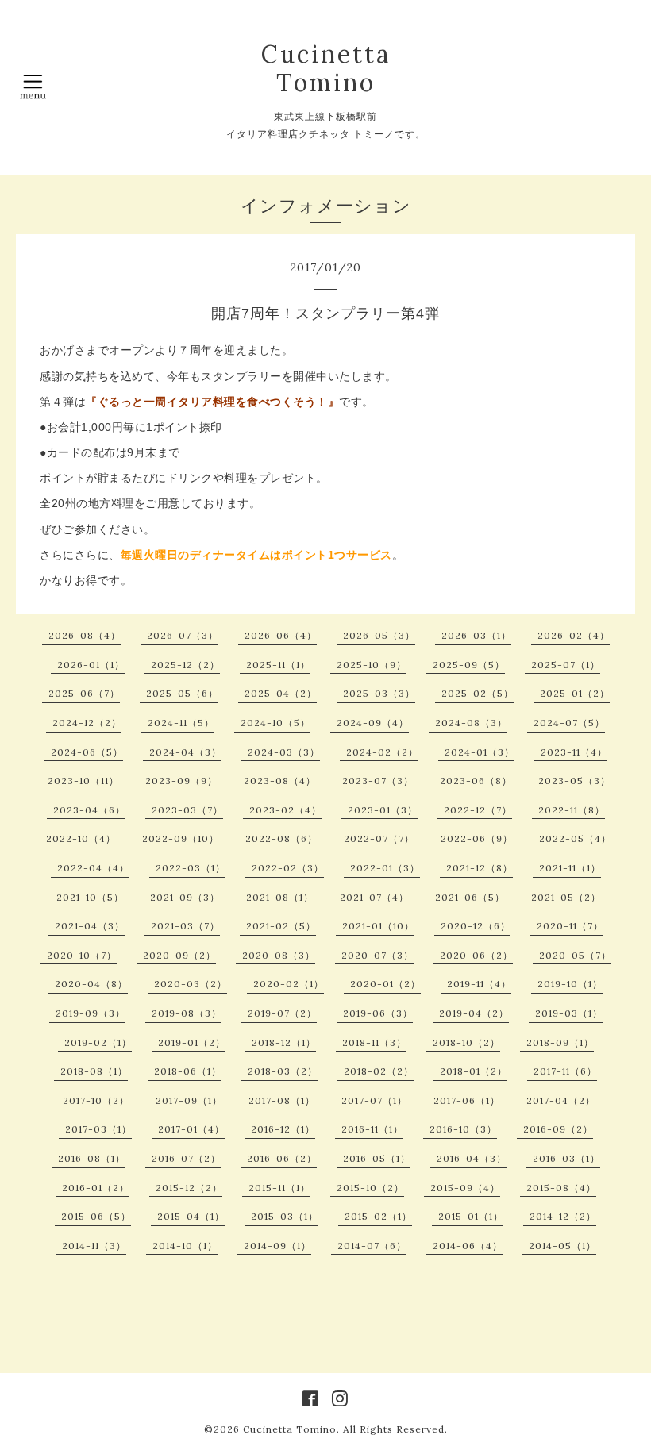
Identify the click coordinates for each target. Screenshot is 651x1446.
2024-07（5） (569, 723)
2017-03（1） (98, 1129)
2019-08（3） (186, 1013)
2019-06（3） (378, 1013)
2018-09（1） (560, 1042)
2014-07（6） (371, 1246)
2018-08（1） (94, 1071)
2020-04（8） (91, 984)
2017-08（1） (281, 1100)
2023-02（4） (285, 810)
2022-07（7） (379, 838)
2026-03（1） (476, 635)
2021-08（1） (280, 897)
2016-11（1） (372, 1129)
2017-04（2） (560, 1100)
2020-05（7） (575, 955)
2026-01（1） (91, 665)
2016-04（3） (472, 1158)
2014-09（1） (277, 1246)
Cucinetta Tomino (326, 68)
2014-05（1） (562, 1246)
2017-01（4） (191, 1129)
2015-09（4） (465, 1188)
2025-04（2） (281, 693)
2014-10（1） (185, 1246)
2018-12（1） (284, 1042)
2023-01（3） (383, 810)
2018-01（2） (473, 1071)
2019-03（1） (569, 1013)
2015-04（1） (191, 1216)
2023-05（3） (574, 780)
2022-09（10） (180, 838)
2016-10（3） (463, 1129)
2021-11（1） (570, 868)
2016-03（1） (566, 1158)
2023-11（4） (574, 752)
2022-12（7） (478, 810)
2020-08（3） (278, 955)
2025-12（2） (185, 665)
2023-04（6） (89, 810)
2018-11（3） (374, 1042)
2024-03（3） (284, 752)
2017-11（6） (565, 1071)
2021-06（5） (470, 897)
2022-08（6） (281, 838)
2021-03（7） (185, 926)
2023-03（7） (187, 810)
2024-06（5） (87, 752)
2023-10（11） (83, 780)
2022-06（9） (477, 838)
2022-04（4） (93, 868)
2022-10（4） (81, 838)
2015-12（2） (189, 1188)
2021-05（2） (566, 897)
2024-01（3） (479, 752)
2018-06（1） (187, 1071)
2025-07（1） (565, 665)
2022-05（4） (575, 838)
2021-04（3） (90, 926)
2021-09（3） (185, 897)
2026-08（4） (84, 635)
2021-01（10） (378, 926)
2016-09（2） (558, 1129)
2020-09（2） (179, 955)
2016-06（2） (282, 1158)
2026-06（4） (281, 635)
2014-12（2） (563, 1216)
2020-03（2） (190, 984)
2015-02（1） (378, 1216)
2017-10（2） (96, 1100)
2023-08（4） (280, 780)
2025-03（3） (379, 693)
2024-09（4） (373, 723)
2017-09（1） (189, 1100)
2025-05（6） (182, 693)
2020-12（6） (475, 926)
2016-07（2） (186, 1158)
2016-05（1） (376, 1158)
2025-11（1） (278, 665)
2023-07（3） (378, 780)
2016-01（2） (95, 1188)
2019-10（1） (570, 984)
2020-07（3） (377, 955)
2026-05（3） (379, 635)
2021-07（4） (374, 897)
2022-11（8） (571, 810)
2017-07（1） (374, 1100)
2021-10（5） (90, 897)
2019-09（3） (90, 1013)
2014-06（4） (468, 1246)
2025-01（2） (575, 693)
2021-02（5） (281, 926)
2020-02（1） (288, 984)
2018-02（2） (379, 1071)
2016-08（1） (91, 1158)
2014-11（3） (94, 1246)
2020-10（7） (82, 955)
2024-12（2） (86, 723)
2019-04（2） (474, 1013)
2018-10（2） (466, 1042)
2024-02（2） (382, 752)
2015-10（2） (370, 1188)
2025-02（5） (477, 693)
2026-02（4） (573, 635)
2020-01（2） (385, 984)
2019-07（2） (282, 1013)
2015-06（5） (96, 1216)
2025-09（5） (469, 665)
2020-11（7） (570, 926)
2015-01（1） (470, 1216)
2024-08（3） (471, 723)
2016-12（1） (283, 1129)
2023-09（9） (181, 780)
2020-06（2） (476, 955)
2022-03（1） (190, 868)
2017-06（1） (466, 1100)
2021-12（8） (479, 868)
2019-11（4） (479, 984)
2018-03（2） (283, 1071)
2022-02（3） (288, 868)
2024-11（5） (181, 723)
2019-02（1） (98, 1042)
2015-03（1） (284, 1216)
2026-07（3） (182, 635)
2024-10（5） (275, 723)
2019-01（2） (191, 1042)
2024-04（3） (185, 752)
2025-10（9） (371, 665)
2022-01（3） (385, 868)
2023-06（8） (476, 780)
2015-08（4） (561, 1188)
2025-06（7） (84, 693)
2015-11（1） (279, 1188)
